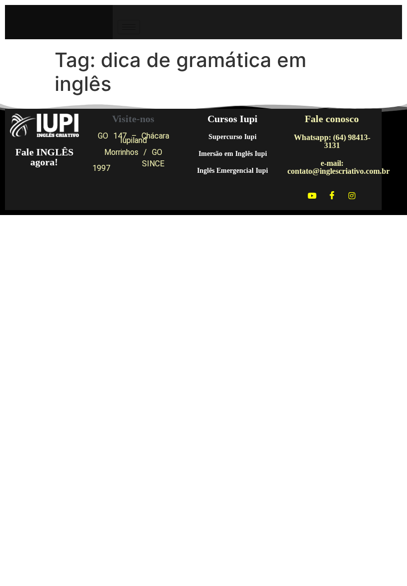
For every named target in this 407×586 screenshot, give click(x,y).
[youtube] (312, 195)
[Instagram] (351, 195)
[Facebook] (332, 195)
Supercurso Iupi (232, 137)
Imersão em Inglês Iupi (233, 153)
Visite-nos (133, 118)
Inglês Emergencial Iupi (232, 170)
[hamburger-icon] (129, 27)
